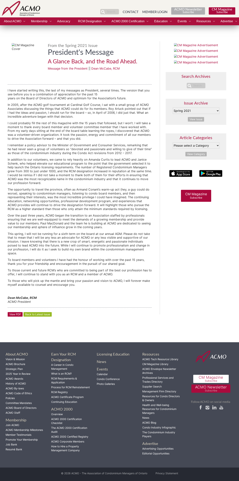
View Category (196, 154)
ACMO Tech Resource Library (160, 359)
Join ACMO (12, 425)
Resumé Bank (14, 449)
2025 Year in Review (18, 373)
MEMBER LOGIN (154, 12)
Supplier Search (152, 386)
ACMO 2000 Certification (128, 21)
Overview (57, 414)
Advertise (227, 21)
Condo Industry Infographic (159, 427)
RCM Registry (59, 392)
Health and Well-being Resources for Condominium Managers (159, 408)
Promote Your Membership (22, 439)
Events (182, 21)
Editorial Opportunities (155, 453)
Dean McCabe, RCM (105, 68)
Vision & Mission (15, 359)
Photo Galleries (106, 383)
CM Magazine (222, 11)
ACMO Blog (149, 422)
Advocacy (63, 21)
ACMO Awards (14, 378)
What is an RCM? (61, 373)
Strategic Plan (14, 368)
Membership (39, 21)
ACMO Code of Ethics (19, 393)
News (145, 417)
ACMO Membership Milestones (24, 429)
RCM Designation (90, 21)
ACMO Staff (13, 412)
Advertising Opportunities (157, 448)
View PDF (15, 314)
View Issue (196, 119)
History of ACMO (16, 383)
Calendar (102, 374)
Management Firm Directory (159, 391)
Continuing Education (64, 401)
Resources (203, 21)
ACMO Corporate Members (67, 441)
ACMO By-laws (15, 388)
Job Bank (11, 444)
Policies (10, 398)
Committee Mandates (19, 403)
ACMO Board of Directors (21, 407)
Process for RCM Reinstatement (70, 387)
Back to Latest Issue (37, 314)
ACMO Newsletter (188, 11)
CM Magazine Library (155, 364)
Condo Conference (108, 379)
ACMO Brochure (15, 364)
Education (161, 21)
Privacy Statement (167, 473)
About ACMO (12, 21)
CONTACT (131, 12)
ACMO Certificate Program (67, 397)
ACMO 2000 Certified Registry (69, 436)
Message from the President (68, 68)
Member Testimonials (18, 434)
